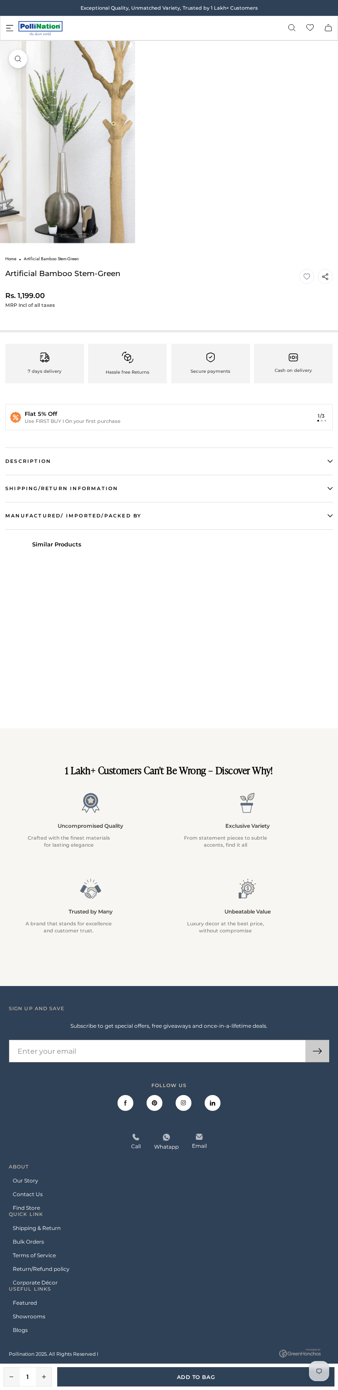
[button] (307, 276)
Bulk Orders (28, 1241)
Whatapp (166, 1146)
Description (28, 461)
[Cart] (328, 28)
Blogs (20, 1330)
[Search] (291, 28)
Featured (25, 1302)
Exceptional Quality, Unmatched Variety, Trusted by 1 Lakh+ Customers (169, 8)
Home (10, 258)
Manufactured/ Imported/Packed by (73, 516)
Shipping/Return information (61, 488)
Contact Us (28, 1194)
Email (199, 1146)
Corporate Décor (35, 1282)
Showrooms (29, 1316)
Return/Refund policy (41, 1269)
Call (136, 1146)
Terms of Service (34, 1255)
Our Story (25, 1180)
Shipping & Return (37, 1228)
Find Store (26, 1207)
